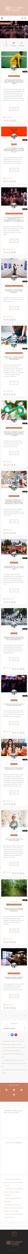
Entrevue (14, 763)
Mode (10, 973)
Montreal (11, 285)
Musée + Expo (18, 285)
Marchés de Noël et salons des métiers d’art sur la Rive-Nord (14, 568)
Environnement (10, 352)
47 (21, 1015)
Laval (16, 495)
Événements (18, 352)
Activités (9, 427)
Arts (2, 26)
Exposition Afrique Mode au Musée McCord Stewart (14, 978)
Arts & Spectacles (11, 213)
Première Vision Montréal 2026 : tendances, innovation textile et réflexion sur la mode (14, 81)
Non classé (14, 562)
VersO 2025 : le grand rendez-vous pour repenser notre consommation (14, 358)
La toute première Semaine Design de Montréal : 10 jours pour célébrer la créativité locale (14, 150)
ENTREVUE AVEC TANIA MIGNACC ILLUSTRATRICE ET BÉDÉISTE (14, 768)
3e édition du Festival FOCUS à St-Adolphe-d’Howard (14, 705)
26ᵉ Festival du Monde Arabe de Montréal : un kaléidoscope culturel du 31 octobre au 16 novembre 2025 (14, 219)
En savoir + (14, 108)
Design (14, 144)
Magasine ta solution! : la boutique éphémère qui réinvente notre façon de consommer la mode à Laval (14, 501)
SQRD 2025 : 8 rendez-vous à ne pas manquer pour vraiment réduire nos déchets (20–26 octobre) (14, 433)
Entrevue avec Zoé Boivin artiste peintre (14, 839)
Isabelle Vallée (15, 72)
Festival (19, 213)
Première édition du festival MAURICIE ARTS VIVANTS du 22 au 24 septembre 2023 (14, 638)
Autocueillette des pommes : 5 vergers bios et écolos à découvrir (14, 910)
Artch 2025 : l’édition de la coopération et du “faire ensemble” (14, 291)
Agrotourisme (17, 904)
